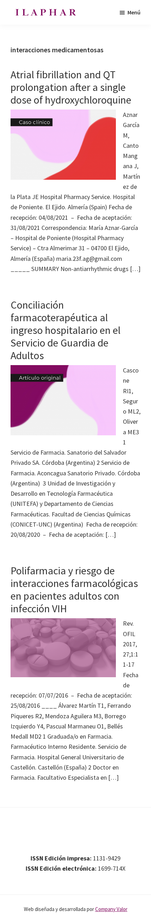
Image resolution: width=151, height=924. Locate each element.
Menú (133, 12)
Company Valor (111, 909)
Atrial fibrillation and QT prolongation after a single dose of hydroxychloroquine (71, 87)
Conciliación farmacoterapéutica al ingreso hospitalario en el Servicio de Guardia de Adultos (65, 330)
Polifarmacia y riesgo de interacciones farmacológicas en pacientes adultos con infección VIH (74, 589)
